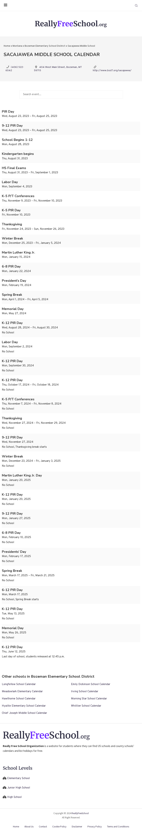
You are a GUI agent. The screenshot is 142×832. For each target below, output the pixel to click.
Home (7, 46)
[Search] (136, 5)
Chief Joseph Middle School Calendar (24, 713)
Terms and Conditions (118, 826)
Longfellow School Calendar (19, 684)
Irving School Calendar (84, 691)
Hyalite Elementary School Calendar (24, 706)
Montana (17, 46)
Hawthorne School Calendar (19, 699)
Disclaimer (77, 826)
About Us (28, 826)
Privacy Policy (94, 826)
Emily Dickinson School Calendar (90, 684)
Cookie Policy (59, 826)
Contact (43, 826)
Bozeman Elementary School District (45, 46)
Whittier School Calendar (86, 706)
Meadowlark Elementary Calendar (22, 691)
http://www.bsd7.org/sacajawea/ (112, 70)
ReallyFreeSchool (80, 813)
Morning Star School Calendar (89, 699)
